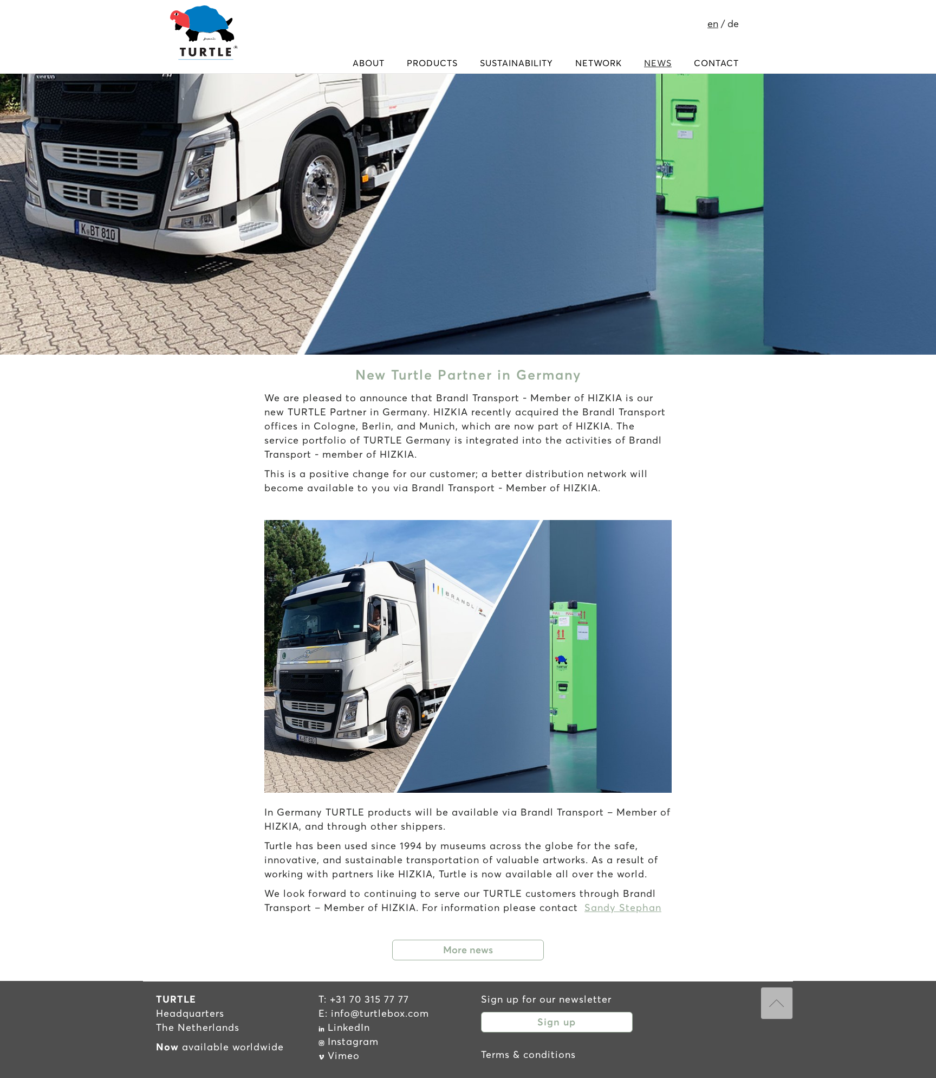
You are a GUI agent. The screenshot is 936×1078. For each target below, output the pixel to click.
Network (598, 62)
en (712, 23)
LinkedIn (349, 1027)
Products (432, 62)
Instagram (353, 1041)
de (733, 23)
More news (468, 950)
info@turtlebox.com (380, 1013)
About (369, 62)
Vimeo (344, 1055)
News (658, 62)
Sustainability (516, 62)
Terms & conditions (528, 1054)
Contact (716, 62)
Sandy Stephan (622, 907)
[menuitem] (368, 63)
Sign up (556, 1022)
